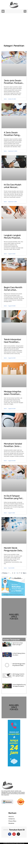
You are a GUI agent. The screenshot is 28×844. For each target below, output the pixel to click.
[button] (3, 11)
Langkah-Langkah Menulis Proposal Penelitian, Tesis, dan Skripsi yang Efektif (13, 239)
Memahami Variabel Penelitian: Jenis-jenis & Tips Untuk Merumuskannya (13, 448)
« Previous (4, 573)
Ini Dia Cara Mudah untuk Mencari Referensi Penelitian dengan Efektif (13, 188)
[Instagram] (18, 834)
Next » (24, 573)
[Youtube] (14, 834)
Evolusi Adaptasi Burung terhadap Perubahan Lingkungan (19, 686)
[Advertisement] (14, 28)
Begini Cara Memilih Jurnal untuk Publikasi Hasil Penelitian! (13, 291)
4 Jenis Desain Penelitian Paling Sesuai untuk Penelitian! (11, 136)
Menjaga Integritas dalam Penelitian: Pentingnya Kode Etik (14, 394)
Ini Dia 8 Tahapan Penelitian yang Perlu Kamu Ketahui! (13, 498)
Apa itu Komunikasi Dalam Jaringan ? (17, 643)
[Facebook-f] (9, 834)
